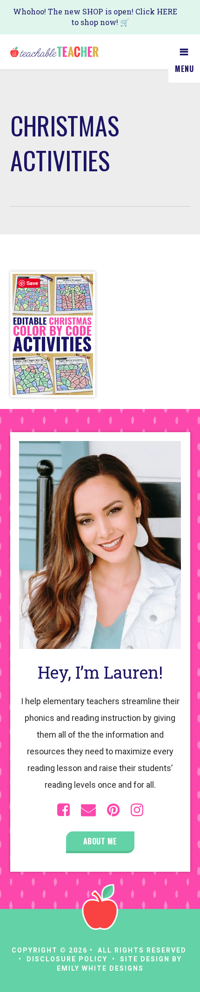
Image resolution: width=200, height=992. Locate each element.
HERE (167, 11)
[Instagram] (137, 810)
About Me (100, 841)
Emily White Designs (100, 968)
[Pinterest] (113, 810)
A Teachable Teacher (54, 52)
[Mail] (88, 810)
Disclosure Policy (67, 959)
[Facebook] (63, 810)
